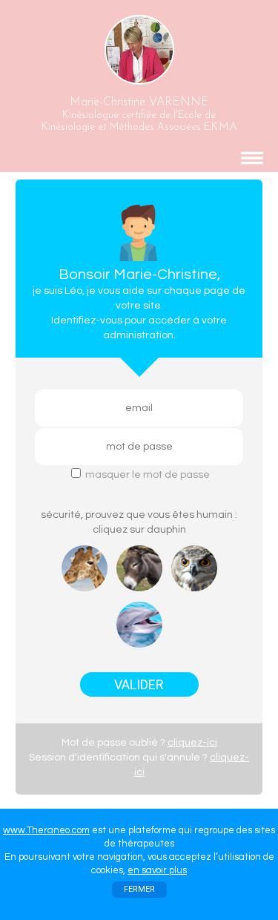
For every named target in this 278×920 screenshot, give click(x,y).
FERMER (139, 889)
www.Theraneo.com (46, 830)
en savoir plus (157, 870)
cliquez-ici (192, 742)
